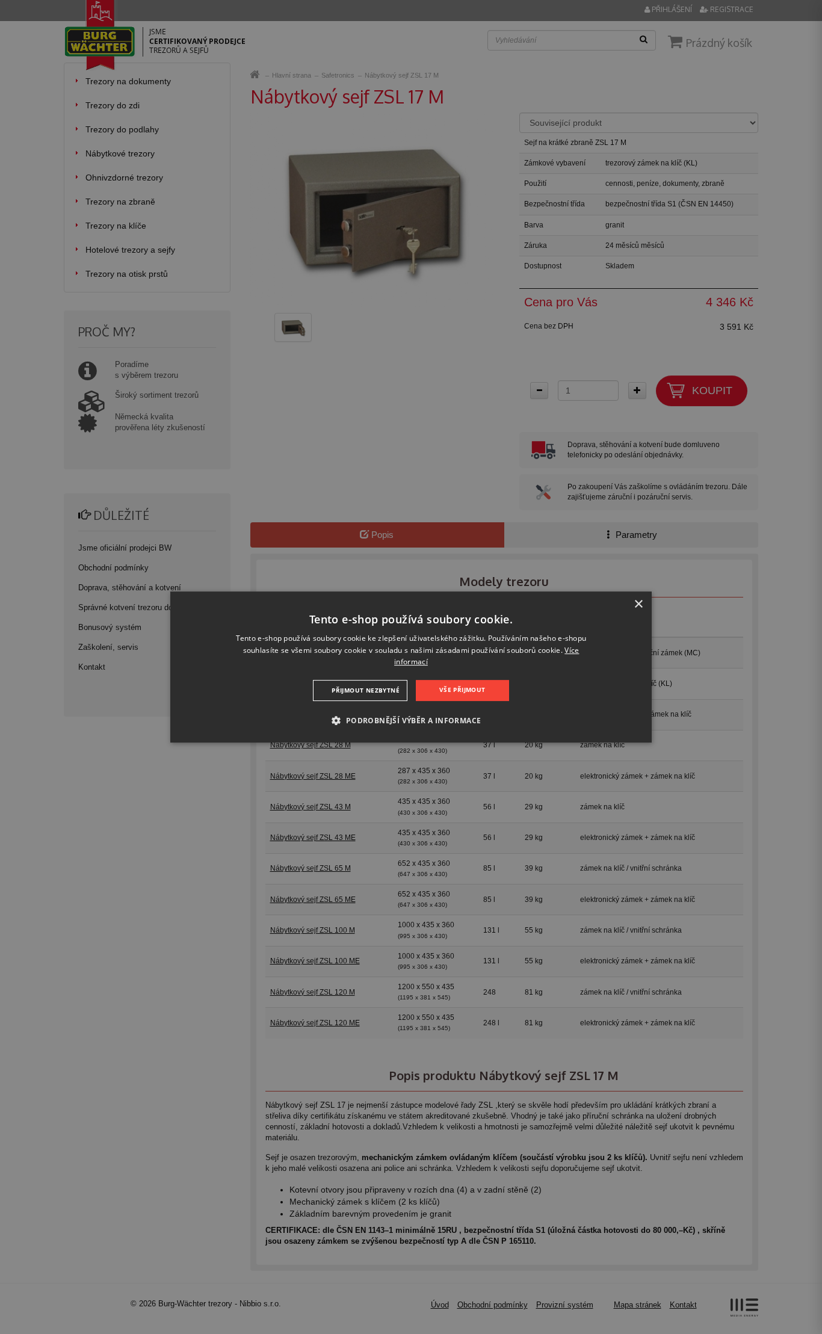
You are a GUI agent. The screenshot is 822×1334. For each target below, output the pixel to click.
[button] (411, 720)
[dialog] (411, 667)
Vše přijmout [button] (462, 689)
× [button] (638, 604)
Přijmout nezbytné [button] (366, 690)
